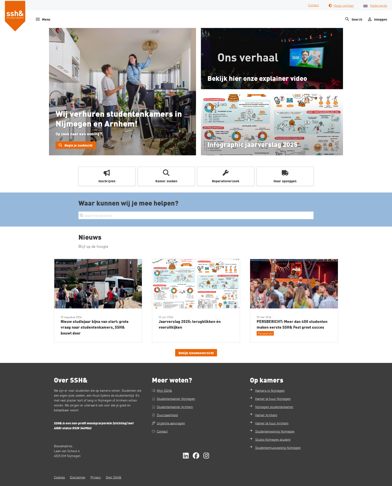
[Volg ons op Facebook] (196, 455)
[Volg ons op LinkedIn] (186, 455)
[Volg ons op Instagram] (206, 455)
